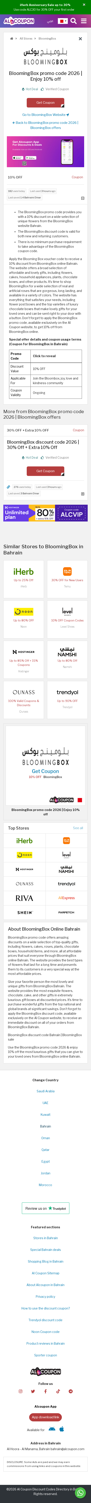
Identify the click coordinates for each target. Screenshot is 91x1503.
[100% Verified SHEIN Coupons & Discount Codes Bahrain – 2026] (24, 912)
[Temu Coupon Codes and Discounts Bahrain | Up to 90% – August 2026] (67, 571)
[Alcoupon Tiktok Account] (58, 1391)
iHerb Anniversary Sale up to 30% (45, 5)
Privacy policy (45, 1296)
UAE (45, 1103)
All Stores (25, 38)
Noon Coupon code (46, 1332)
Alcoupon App (45, 1406)
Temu (67, 586)
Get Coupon (45, 102)
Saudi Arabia (46, 1091)
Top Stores (18, 828)
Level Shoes (67, 626)
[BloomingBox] (45, 56)
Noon (24, 626)
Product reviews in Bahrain (46, 1343)
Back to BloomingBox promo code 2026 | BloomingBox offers (46, 125)
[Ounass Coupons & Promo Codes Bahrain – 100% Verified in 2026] (24, 692)
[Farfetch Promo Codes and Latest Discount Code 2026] (66, 912)
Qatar (45, 1150)
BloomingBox (47, 38)
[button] (84, 4)
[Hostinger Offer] (45, 513)
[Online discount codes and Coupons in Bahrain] (11, 38)
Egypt (46, 1161)
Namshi (67, 667)
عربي (50, 21)
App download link (45, 1417)
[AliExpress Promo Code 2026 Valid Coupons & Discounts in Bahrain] (66, 898)
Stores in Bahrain (45, 1238)
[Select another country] (63, 21)
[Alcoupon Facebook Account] (45, 1391)
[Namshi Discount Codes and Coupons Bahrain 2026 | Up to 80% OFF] (67, 651)
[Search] (73, 21)
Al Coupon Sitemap (45, 1273)
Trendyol (67, 707)
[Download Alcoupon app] (45, 151)
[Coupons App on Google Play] (52, 1430)
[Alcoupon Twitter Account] (33, 1391)
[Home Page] (18, 21)
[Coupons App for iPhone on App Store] (61, 1430)
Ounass (23, 711)
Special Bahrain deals (45, 1250)
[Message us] (80, 1492)
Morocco (45, 1185)
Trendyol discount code (45, 1320)
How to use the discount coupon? (45, 1308)
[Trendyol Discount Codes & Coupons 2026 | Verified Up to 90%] (67, 692)
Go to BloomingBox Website (44, 115)
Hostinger (23, 671)
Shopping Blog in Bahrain (45, 1261)
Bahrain (45, 1126)
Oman (45, 1138)
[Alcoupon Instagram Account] (20, 1391)
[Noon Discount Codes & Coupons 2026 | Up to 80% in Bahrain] (24, 611)
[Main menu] (84, 21)
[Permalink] (8, 487)
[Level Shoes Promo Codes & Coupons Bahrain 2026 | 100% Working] (67, 611)
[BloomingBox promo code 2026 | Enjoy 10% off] (45, 765)
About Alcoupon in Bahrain (45, 1285)
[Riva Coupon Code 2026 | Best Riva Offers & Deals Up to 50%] (24, 898)
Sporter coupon (45, 1355)
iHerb (24, 586)
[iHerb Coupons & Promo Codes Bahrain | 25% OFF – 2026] (24, 571)
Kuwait (45, 1114)
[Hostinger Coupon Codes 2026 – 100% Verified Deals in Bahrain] (24, 651)
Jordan (45, 1173)
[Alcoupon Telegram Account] (70, 1391)
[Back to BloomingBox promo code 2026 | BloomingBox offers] (80, 39)
